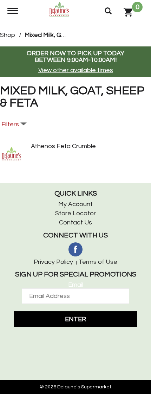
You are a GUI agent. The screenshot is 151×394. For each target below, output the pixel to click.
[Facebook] (75, 249)
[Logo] (60, 8)
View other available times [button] (75, 70)
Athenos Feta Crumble (63, 146)
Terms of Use (98, 262)
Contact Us (75, 222)
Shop (7, 35)
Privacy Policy (53, 262)
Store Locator (75, 213)
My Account (75, 204)
